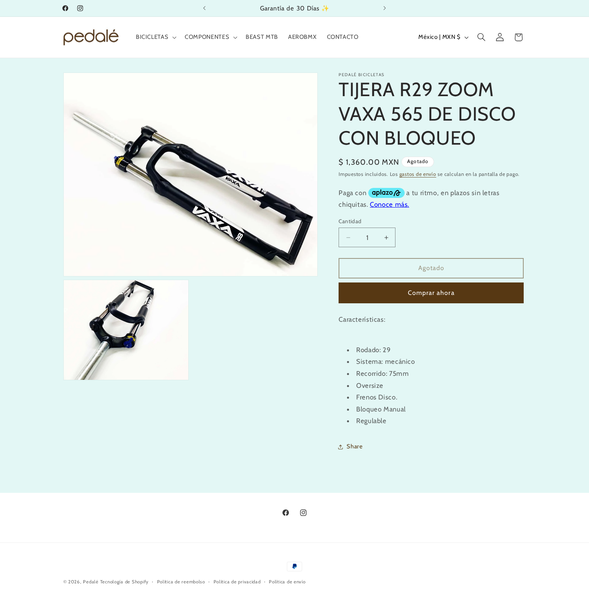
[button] (155, 37)
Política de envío (287, 582)
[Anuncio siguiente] (384, 8)
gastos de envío (417, 174)
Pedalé (90, 582)
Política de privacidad (237, 582)
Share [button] (355, 446)
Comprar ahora (431, 292)
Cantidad (350, 221)
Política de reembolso (181, 582)
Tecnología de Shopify (124, 582)
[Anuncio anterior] (204, 8)
